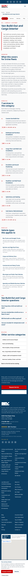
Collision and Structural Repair (10, 339)
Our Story (17, 484)
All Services (4, 473)
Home (2, 12)
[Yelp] (11, 2)
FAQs (2, 527)
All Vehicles (17, 475)
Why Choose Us (18, 489)
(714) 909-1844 (15, 392)
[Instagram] (20, 2)
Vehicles (18, 18)
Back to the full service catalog (10, 363)
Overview (5, 18)
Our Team (17, 492)
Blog (2, 515)
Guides (3, 517)
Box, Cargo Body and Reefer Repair (11, 351)
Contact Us (17, 529)
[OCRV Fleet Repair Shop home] (4, 6)
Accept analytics (7, 571)
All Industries (4, 508)
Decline (17, 571)
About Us (17, 482)
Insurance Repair (19, 515)
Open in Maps (5, 537)
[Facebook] (17, 2)
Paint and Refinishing (7, 343)
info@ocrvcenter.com (6, 423)
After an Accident (19, 524)
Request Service (14, 387)
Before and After (19, 494)
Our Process (18, 487)
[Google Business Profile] (7, 2)
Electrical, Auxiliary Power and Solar (11, 359)
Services (8, 12)
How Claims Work (19, 517)
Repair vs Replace (19, 522)
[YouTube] (14, 2)
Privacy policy (5, 575)
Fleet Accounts (18, 527)
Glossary (3, 524)
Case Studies (4, 520)
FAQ (24, 18)
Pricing (3, 529)
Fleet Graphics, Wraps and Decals (10, 347)
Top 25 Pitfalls (18, 520)
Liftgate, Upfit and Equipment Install (11, 355)
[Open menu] (25, 6)
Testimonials (18, 497)
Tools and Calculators (6, 522)
